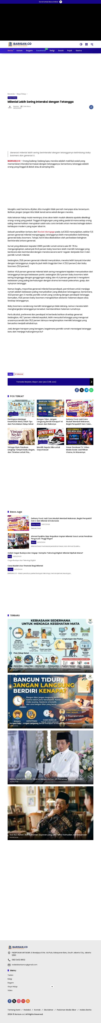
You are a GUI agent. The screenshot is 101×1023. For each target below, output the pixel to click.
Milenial (20, 374)
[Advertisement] (50, 73)
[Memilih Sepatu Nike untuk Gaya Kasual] (50, 436)
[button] (81, 44)
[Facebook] (77, 390)
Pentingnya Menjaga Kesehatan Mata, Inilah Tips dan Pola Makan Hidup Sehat (21, 421)
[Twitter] (82, 390)
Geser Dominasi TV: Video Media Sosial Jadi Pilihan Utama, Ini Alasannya (77, 449)
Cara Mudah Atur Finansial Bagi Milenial (25, 566)
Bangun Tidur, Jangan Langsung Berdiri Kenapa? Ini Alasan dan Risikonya (50, 421)
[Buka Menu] (86, 44)
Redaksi (16, 106)
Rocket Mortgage (46, 231)
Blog (9, 556)
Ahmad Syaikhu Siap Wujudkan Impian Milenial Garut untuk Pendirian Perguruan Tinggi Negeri (61, 537)
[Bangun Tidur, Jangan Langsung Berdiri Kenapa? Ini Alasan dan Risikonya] (50, 408)
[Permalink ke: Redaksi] (10, 107)
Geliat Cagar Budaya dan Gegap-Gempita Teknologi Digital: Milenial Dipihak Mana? (45, 553)
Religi (10, 979)
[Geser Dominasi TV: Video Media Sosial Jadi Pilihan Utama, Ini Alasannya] (79, 436)
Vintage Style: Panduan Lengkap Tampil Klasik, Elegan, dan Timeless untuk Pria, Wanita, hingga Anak (21, 449)
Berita (34, 542)
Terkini (10, 569)
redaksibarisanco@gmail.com (24, 964)
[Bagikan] (91, 107)
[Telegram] (86, 390)
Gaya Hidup (12, 98)
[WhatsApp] (91, 390)
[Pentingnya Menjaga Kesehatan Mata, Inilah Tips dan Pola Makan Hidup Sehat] (21, 408)
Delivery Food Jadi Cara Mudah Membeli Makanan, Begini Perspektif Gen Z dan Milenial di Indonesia (78, 421)
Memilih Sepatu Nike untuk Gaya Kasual (48, 448)
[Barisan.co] (20, 44)
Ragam (11, 983)
